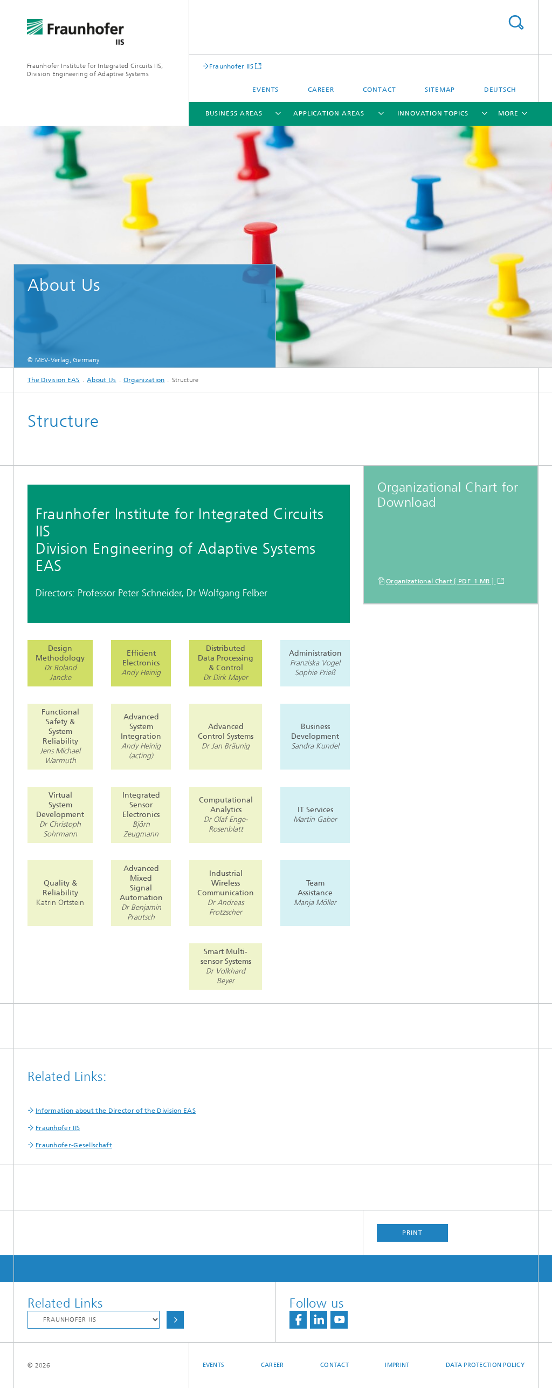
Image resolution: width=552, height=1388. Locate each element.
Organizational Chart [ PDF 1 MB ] (441, 581)
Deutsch (500, 89)
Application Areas (328, 113)
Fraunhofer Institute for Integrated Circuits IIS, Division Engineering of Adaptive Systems (95, 70)
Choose (175, 1320)
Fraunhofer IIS (231, 66)
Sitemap (440, 89)
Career (321, 89)
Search (516, 22)
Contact (379, 89)
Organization (144, 380)
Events (265, 89)
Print (412, 1232)
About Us (101, 380)
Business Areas (234, 113)
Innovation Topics (432, 113)
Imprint (397, 1365)
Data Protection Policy (485, 1365)
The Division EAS (53, 380)
